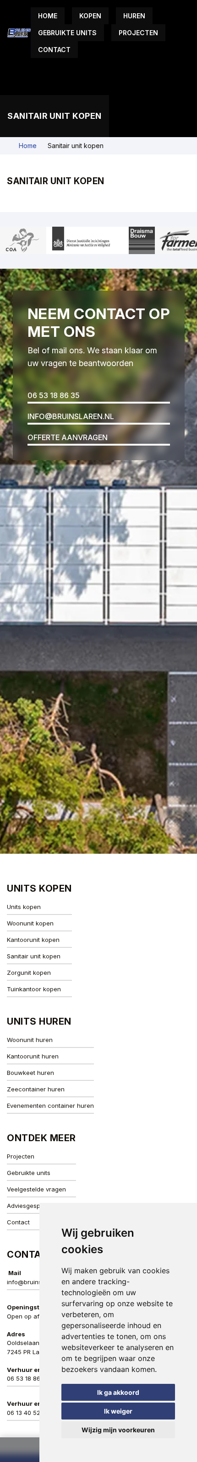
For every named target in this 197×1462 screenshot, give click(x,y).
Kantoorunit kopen (33, 939)
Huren (134, 16)
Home (47, 16)
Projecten (138, 33)
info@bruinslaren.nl (70, 416)
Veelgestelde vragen (36, 1189)
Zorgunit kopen (29, 972)
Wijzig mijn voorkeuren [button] (118, 1430)
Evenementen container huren (50, 1105)
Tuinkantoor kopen (34, 989)
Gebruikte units (67, 33)
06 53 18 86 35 (53, 395)
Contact (54, 49)
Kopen (90, 16)
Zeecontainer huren (36, 1089)
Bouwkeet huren (30, 1072)
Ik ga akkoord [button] (118, 1392)
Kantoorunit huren (33, 1056)
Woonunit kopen (30, 923)
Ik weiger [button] (118, 1411)
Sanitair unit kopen (33, 956)
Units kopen (24, 906)
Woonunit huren (30, 1039)
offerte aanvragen (67, 437)
